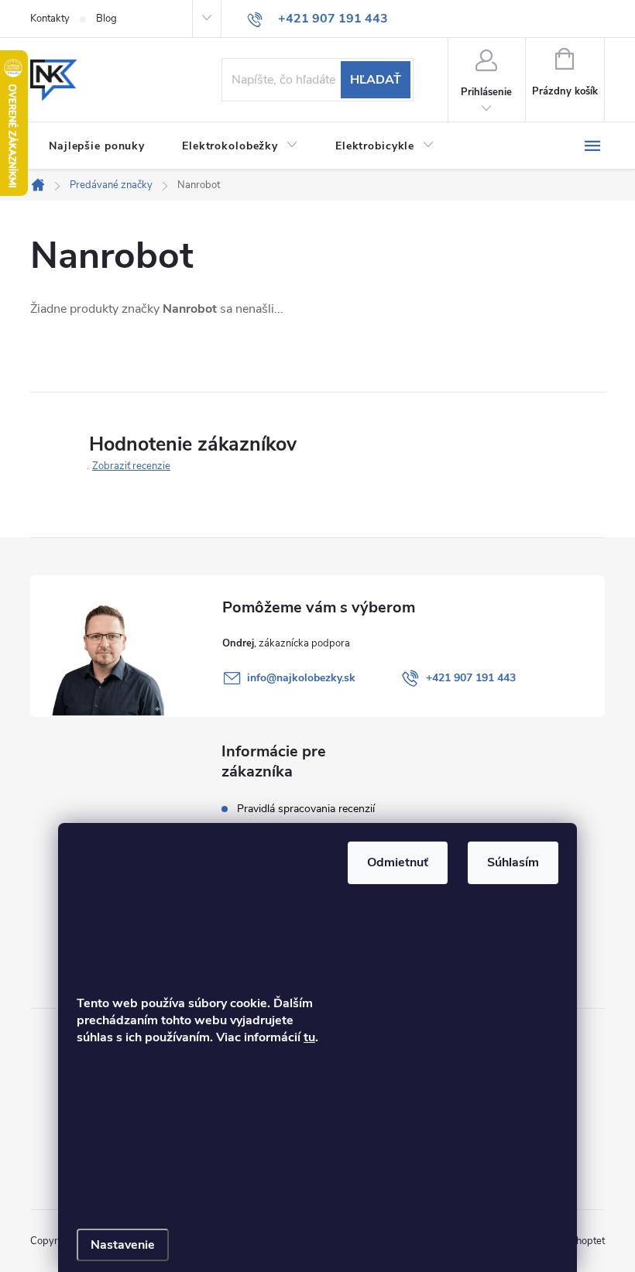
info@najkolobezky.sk (301, 677)
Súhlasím (513, 862)
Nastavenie (123, 1244)
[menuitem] (96, 146)
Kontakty (50, 19)
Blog (106, 19)
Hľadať (375, 79)
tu (309, 1037)
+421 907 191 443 (471, 677)
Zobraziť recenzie (131, 466)
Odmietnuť (397, 862)
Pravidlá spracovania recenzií (306, 809)
